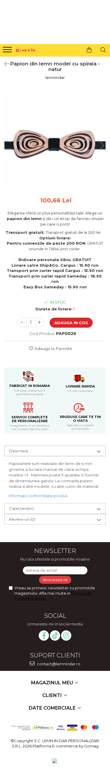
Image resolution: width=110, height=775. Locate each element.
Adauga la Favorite (52, 348)
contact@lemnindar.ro (58, 663)
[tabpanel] (55, 139)
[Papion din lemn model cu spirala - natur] (55, 139)
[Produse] (8, 51)
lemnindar (55, 77)
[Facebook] (44, 635)
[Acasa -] (25, 49)
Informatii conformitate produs (38, 495)
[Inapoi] (4, 63)
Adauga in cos (71, 322)
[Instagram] (66, 635)
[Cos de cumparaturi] (89, 50)
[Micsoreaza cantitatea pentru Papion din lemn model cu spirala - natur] (22, 322)
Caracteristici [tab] (21, 508)
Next (101, 146)
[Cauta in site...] (103, 50)
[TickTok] (55, 635)
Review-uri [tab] (22, 519)
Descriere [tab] (18, 451)
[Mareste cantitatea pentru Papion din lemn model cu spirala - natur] (39, 322)
